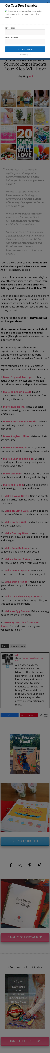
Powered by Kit (25, 54)
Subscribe (25, 49)
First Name (10, 27)
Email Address (11, 37)
